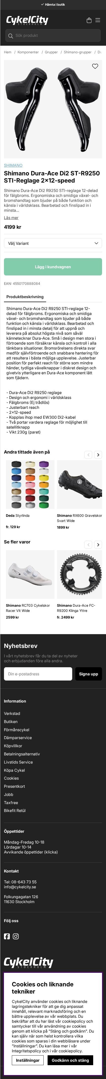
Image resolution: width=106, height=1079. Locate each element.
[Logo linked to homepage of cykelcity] (26, 20)
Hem (7, 52)
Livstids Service (18, 762)
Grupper (51, 52)
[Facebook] (7, 938)
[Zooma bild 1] (53, 109)
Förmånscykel (16, 729)
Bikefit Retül (15, 810)
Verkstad (12, 713)
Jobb (8, 794)
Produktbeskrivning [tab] (25, 296)
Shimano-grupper (77, 52)
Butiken (11, 721)
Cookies (11, 778)
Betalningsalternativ (22, 753)
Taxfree (11, 802)
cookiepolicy (70, 1050)
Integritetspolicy (26, 1050)
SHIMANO (13, 165)
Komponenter (28, 52)
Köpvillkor (13, 745)
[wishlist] (95, 66)
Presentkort (14, 786)
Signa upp (88, 673)
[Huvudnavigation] (97, 20)
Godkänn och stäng (70, 1060)
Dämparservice (18, 737)
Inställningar (27, 1060)
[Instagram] (16, 938)
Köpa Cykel (14, 770)
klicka (51, 852)
